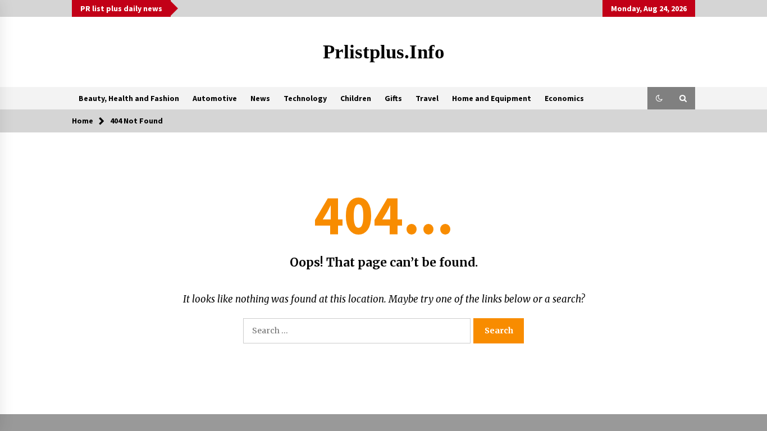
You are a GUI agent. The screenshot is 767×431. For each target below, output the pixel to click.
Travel (427, 98)
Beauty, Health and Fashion (129, 98)
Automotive (215, 98)
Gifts (393, 98)
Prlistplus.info (384, 52)
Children (355, 98)
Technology (305, 98)
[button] (659, 98)
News (260, 98)
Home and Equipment (491, 98)
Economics (564, 98)
